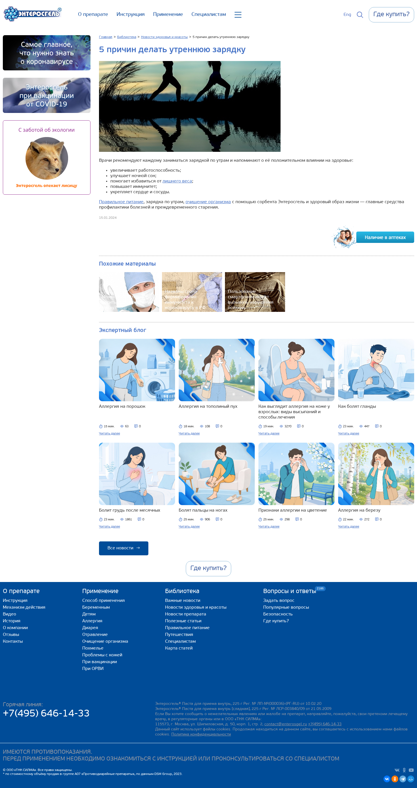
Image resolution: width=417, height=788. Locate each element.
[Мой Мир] (410, 779)
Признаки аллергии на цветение (292, 510)
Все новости (124, 548)
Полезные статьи (183, 621)
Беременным (96, 607)
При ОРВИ (93, 669)
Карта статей (179, 648)
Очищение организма (105, 641)
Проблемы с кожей (102, 655)
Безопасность (278, 614)
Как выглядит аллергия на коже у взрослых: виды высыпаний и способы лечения (294, 412)
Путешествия (179, 634)
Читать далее (109, 433)
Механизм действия (24, 607)
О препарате (93, 14)
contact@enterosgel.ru (285, 724)
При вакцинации (99, 662)
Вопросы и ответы (289, 591)
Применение (168, 14)
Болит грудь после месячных (129, 510)
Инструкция (131, 14)
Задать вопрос (278, 600)
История (11, 621)
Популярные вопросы (286, 607)
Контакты (13, 641)
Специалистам (208, 14)
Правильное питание (121, 202)
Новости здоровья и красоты (195, 607)
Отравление (95, 634)
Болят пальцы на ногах (203, 510)
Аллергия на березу (359, 510)
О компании (15, 628)
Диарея (90, 628)
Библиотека (182, 591)
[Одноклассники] (394, 779)
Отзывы (11, 634)
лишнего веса (177, 181)
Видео (9, 614)
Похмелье (93, 648)
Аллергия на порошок (122, 406)
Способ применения (103, 600)
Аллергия (92, 621)
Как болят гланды (357, 406)
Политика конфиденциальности (201, 734)
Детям (89, 614)
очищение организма (208, 202)
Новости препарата (185, 614)
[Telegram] (402, 779)
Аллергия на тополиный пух (208, 406)
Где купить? (276, 621)
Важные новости (182, 600)
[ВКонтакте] (387, 779)
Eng (347, 14)
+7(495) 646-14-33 (46, 714)
